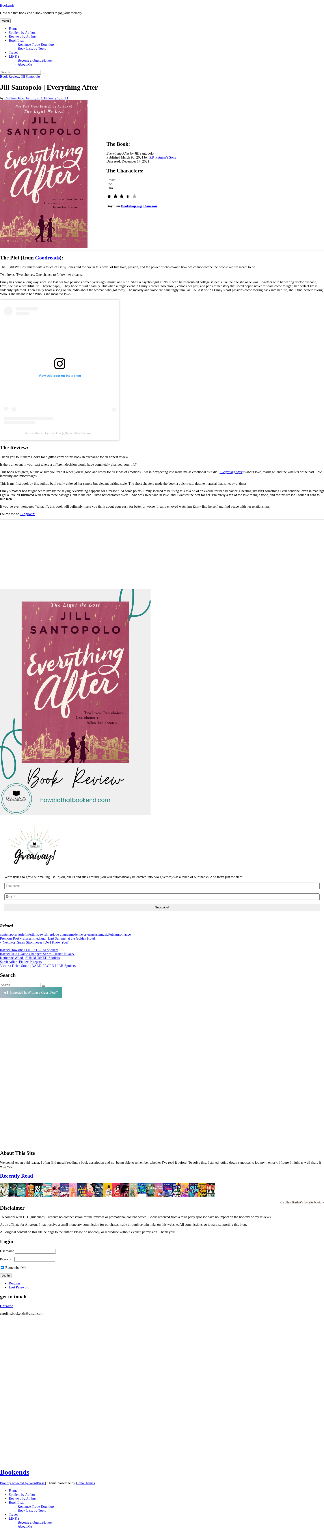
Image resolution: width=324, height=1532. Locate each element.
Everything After (231, 472)
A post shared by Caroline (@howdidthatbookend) (60, 433)
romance (125, 934)
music (104, 934)
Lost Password (19, 1287)
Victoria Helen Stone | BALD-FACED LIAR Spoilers (38, 966)
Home (13, 28)
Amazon (150, 206)
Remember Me (15, 1267)
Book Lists (16, 40)
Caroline (10, 98)
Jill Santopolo (30, 76)
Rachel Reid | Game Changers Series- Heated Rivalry (37, 954)
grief (22, 934)
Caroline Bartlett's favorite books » (302, 1202)
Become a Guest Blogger (35, 60)
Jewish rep (45, 934)
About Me (25, 64)
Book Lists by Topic (32, 48)
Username (7, 1251)
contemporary (9, 934)
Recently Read (16, 1176)
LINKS (14, 56)
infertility (32, 934)
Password (6, 1259)
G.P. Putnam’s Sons (162, 157)
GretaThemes (85, 1483)
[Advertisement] (30, 1075)
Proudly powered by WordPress (22, 1483)
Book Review (9, 76)
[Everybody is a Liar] (143, 1193)
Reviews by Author (22, 36)
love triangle (61, 934)
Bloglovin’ (27, 514)
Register (14, 1283)
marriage (94, 934)
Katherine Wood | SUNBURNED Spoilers (30, 958)
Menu (5, 21)
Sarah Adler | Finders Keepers (21, 962)
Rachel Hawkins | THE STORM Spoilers (29, 950)
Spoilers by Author (22, 32)
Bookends (7, 5)
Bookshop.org (131, 206)
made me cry (79, 934)
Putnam (113, 934)
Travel (13, 52)
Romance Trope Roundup (36, 44)
